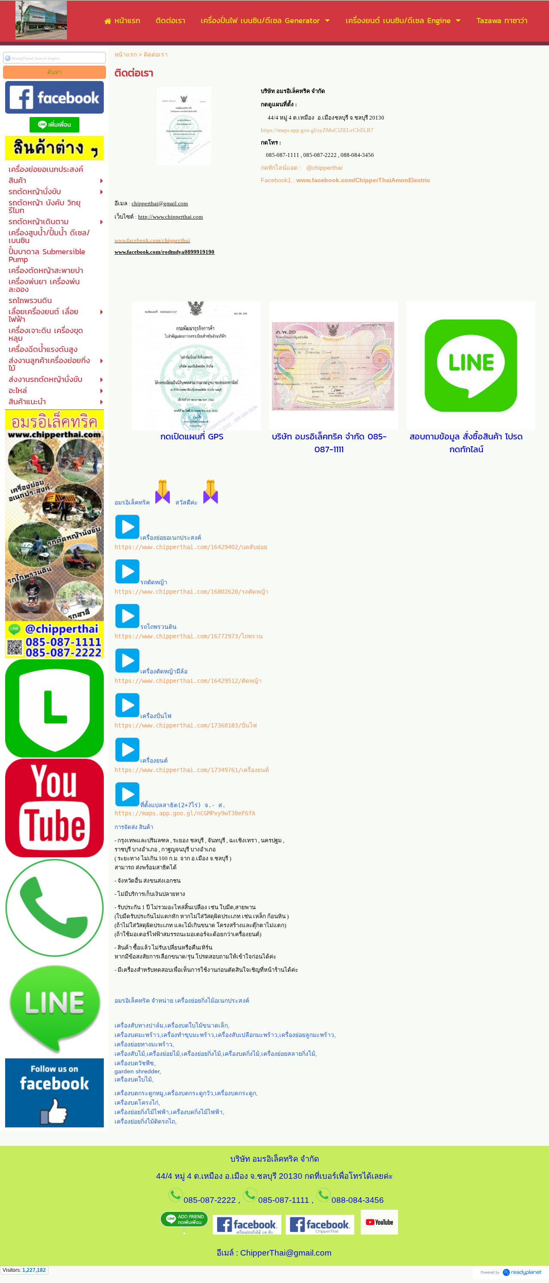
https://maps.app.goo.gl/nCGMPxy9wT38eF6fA (185, 813)
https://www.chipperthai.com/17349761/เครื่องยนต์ (192, 769)
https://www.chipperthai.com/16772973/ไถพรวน (189, 636)
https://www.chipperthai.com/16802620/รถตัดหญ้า (191, 591)
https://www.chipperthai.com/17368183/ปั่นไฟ (186, 725)
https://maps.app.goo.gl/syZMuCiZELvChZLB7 (317, 130)
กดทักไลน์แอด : (283, 167)
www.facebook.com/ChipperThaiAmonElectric (363, 180)
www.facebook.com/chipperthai (152, 240)
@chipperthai (324, 167)
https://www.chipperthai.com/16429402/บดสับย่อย (191, 547)
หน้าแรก (126, 54)
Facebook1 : (278, 180)
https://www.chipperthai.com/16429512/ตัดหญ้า (188, 680)
